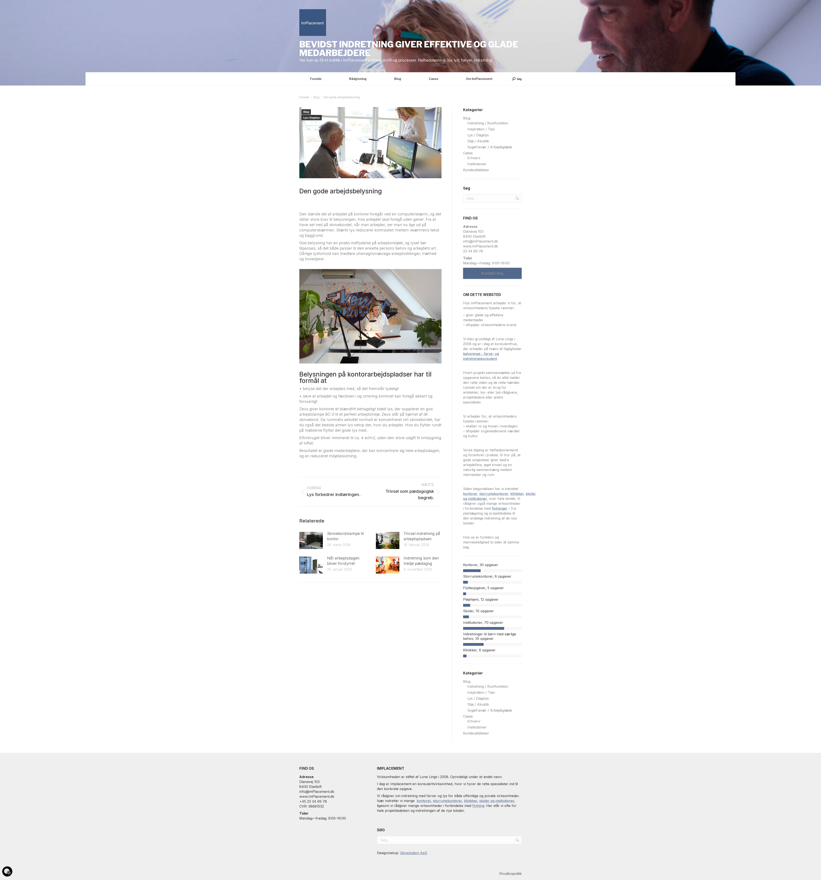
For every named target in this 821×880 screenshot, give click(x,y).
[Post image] (311, 540)
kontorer (470, 494)
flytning (478, 805)
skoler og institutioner (496, 801)
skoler (531, 494)
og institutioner (475, 498)
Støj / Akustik (478, 141)
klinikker (517, 494)
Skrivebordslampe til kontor (345, 536)
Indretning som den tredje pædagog (421, 561)
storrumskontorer (493, 494)
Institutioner (477, 164)
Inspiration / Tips (481, 129)
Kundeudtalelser (476, 170)
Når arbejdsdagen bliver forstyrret (343, 561)
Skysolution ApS (413, 853)
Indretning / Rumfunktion (487, 123)
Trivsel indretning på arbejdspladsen (422, 536)
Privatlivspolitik (510, 873)
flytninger (499, 508)
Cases (468, 153)
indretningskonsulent (480, 358)
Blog (306, 111)
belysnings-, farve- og (481, 354)
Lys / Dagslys (311, 117)
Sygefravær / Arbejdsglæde (489, 147)
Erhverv (473, 158)
